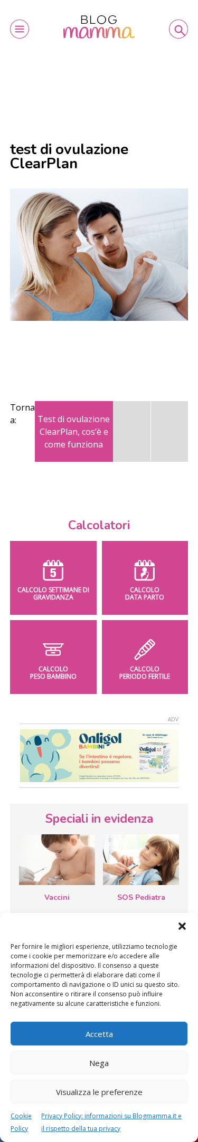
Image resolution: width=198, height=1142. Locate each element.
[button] (182, 926)
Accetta (99, 1034)
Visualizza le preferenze (99, 1092)
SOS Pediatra (141, 897)
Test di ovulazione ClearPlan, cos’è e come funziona (73, 431)
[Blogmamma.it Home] (99, 27)
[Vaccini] (57, 859)
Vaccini (57, 897)
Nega (99, 1063)
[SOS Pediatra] (141, 859)
